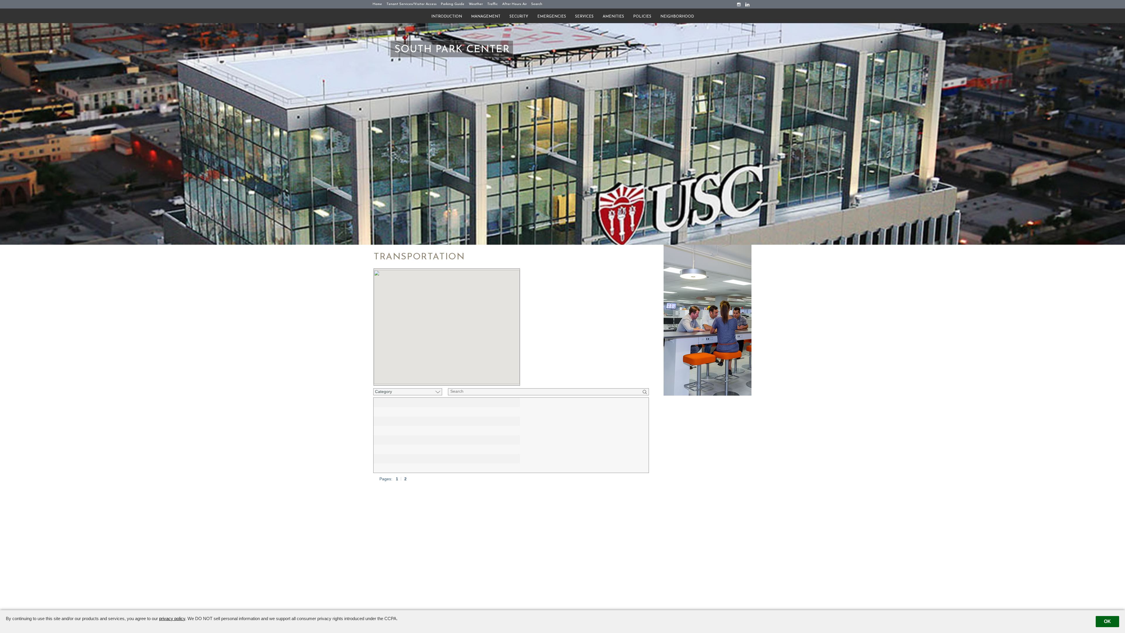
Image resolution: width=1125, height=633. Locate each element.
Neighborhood (677, 16)
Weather (476, 4)
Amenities (613, 16)
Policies (642, 16)
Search (536, 4)
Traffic (492, 4)
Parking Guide (452, 4)
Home (377, 4)
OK (1107, 621)
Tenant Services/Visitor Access (411, 4)
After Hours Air (514, 4)
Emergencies (551, 16)
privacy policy (172, 618)
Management (485, 16)
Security (518, 16)
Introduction (446, 16)
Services (584, 16)
